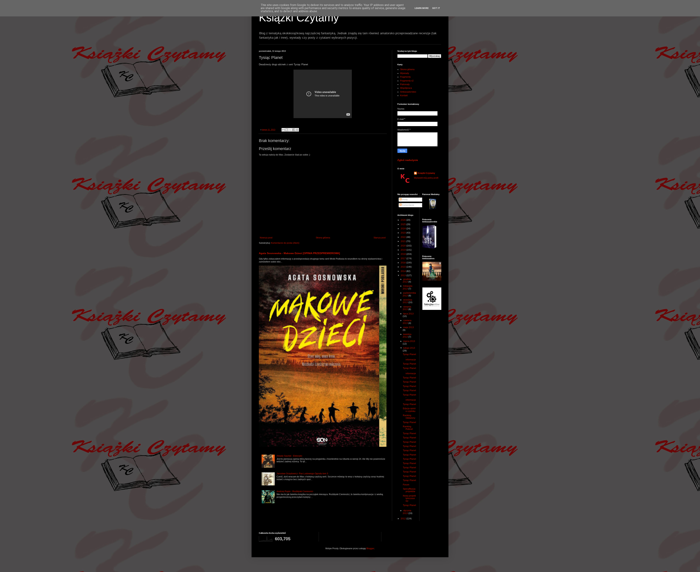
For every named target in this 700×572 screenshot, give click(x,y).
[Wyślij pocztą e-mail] (283, 130)
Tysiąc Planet (409, 364)
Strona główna (323, 237)
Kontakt (404, 95)
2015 (403, 267)
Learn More (422, 8)
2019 (403, 250)
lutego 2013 (409, 348)
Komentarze (408, 205)
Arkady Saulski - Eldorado (289, 456)
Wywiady (404, 73)
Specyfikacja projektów (409, 490)
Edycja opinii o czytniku (409, 409)
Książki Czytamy (299, 17)
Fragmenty (405, 77)
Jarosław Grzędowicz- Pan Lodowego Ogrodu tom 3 (302, 473)
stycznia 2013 (407, 511)
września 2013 (407, 301)
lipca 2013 (408, 313)
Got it (436, 8)
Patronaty (405, 84)
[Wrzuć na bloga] (287, 130)
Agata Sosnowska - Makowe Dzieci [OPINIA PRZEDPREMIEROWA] (299, 253)
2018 (403, 254)
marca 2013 (409, 341)
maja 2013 (408, 327)
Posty (405, 199)
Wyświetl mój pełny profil (426, 178)
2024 (403, 228)
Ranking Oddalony (409, 416)
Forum (406, 484)
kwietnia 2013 (407, 335)
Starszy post (380, 237)
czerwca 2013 (407, 321)
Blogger (370, 548)
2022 (403, 237)
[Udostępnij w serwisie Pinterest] (297, 130)
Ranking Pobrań (408, 427)
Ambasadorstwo (408, 92)
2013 (403, 275)
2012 (403, 518)
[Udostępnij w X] (290, 130)
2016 (403, 262)
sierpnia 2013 (407, 308)
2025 (403, 224)
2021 (403, 241)
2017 (403, 258)
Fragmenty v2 (407, 80)
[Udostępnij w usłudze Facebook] (293, 130)
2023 (403, 232)
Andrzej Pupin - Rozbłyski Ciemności (295, 491)
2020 (403, 245)
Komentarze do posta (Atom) (285, 243)
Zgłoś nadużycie (407, 160)
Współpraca (406, 88)
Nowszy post (266, 237)
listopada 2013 (407, 287)
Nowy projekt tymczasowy (409, 498)
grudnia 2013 (407, 280)
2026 (403, 220)
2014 (403, 271)
